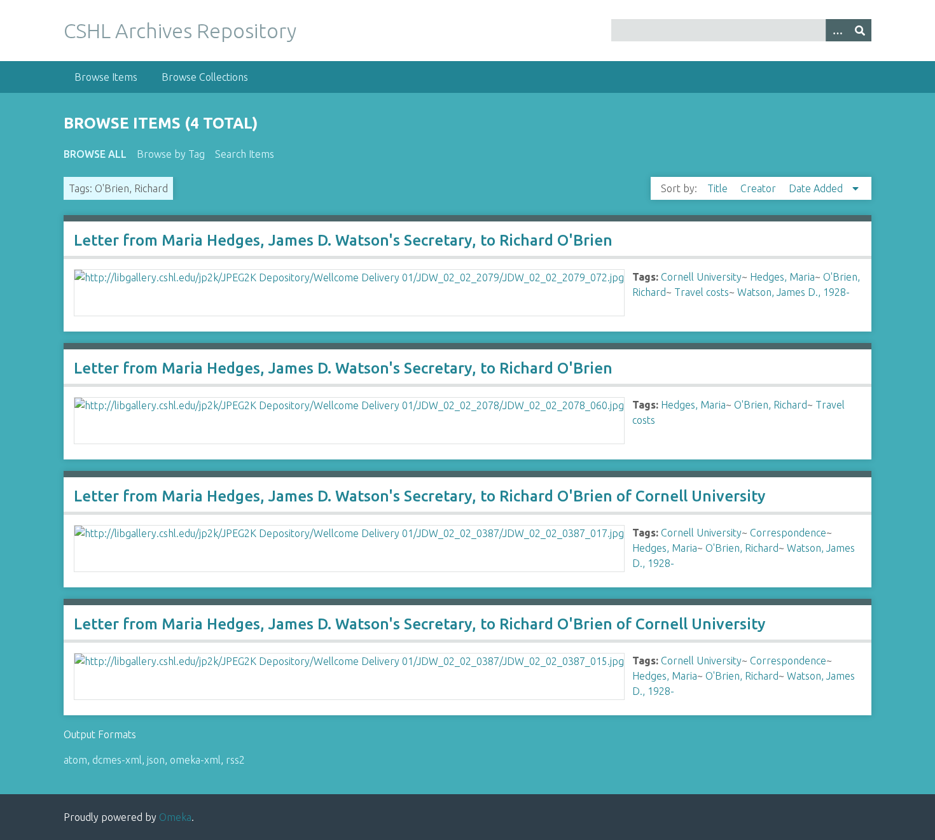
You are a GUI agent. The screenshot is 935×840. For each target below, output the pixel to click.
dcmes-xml (117, 760)
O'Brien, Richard (770, 404)
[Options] (837, 30)
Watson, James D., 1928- (793, 292)
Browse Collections (205, 77)
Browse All (95, 154)
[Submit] (859, 30)
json (156, 760)
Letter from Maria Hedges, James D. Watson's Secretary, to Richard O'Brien (343, 240)
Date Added (817, 188)
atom (75, 760)
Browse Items (105, 77)
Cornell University (701, 277)
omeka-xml (195, 760)
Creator (759, 188)
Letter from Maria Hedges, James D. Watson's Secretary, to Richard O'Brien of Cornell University (419, 496)
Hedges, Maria (782, 277)
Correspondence (788, 532)
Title (718, 188)
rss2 (235, 760)
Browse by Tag (171, 154)
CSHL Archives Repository (180, 30)
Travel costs (701, 292)
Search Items (244, 154)
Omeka (175, 817)
